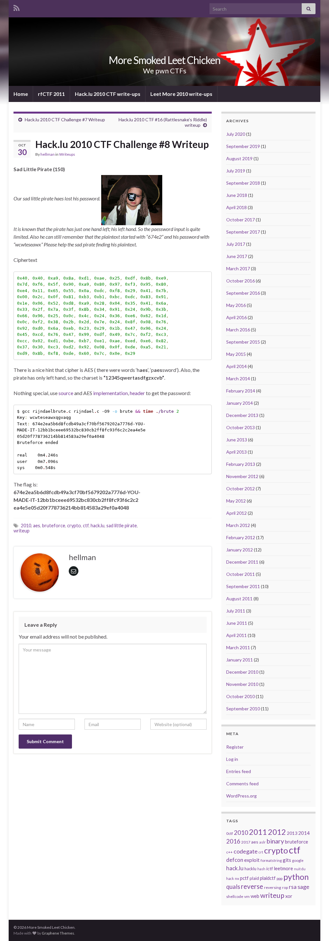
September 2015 (243, 342)
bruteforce (53, 525)
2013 (292, 833)
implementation (110, 393)
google (298, 860)
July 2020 (235, 134)
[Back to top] (315, 926)
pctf (244, 878)
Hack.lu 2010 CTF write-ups (107, 94)
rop (285, 887)
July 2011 (235, 610)
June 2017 (236, 256)
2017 (245, 842)
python (296, 876)
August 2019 (239, 158)
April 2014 (236, 366)
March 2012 (238, 525)
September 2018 (243, 183)
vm (247, 896)
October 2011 (240, 574)
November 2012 (242, 476)
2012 (277, 831)
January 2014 (239, 403)
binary (275, 841)
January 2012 (239, 549)
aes (36, 525)
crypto (74, 525)
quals (233, 886)
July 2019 (235, 170)
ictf (269, 868)
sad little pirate (121, 525)
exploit (252, 860)
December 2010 (242, 672)
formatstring (271, 860)
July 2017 (235, 244)
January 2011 (239, 659)
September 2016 (243, 293)
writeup (21, 530)
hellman (47, 154)
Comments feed (242, 783)
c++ (229, 852)
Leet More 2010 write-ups (181, 94)
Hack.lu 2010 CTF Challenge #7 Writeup (65, 119)
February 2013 (240, 464)
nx (237, 878)
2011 (258, 831)
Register (235, 747)
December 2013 (242, 415)
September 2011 (243, 586)
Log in (232, 759)
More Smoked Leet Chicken (164, 60)
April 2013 (236, 452)
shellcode (234, 896)
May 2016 (236, 305)
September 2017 (243, 232)
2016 (233, 841)
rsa (293, 886)
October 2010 (240, 696)
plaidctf (268, 878)
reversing (272, 887)
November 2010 (242, 684)
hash (261, 869)
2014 (304, 833)
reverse (252, 886)
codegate (246, 851)
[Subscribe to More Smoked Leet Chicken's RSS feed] (16, 7)
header (137, 393)
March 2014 (238, 378)
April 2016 (236, 317)
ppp (279, 878)
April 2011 (236, 635)
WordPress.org (241, 795)
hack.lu (97, 525)
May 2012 (236, 500)
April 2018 (236, 207)
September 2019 (243, 146)
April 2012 (236, 513)
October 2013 (240, 427)
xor (288, 896)
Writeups (67, 154)
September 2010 (243, 708)
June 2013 (236, 439)
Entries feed (238, 771)
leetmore (283, 868)
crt (261, 852)
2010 (26, 525)
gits (287, 860)
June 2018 (236, 195)
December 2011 (242, 562)
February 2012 (240, 537)
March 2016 (238, 329)
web (255, 896)
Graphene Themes (58, 933)
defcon (234, 859)
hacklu (250, 868)
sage (303, 886)
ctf (86, 525)
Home (20, 94)
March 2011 (238, 647)
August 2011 (239, 598)
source (65, 393)
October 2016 (240, 280)
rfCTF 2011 (51, 94)
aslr (262, 842)
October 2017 (240, 219)
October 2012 (240, 488)
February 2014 (240, 390)
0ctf (229, 833)
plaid (254, 878)
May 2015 (236, 354)
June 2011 (236, 623)
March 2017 (238, 268)
